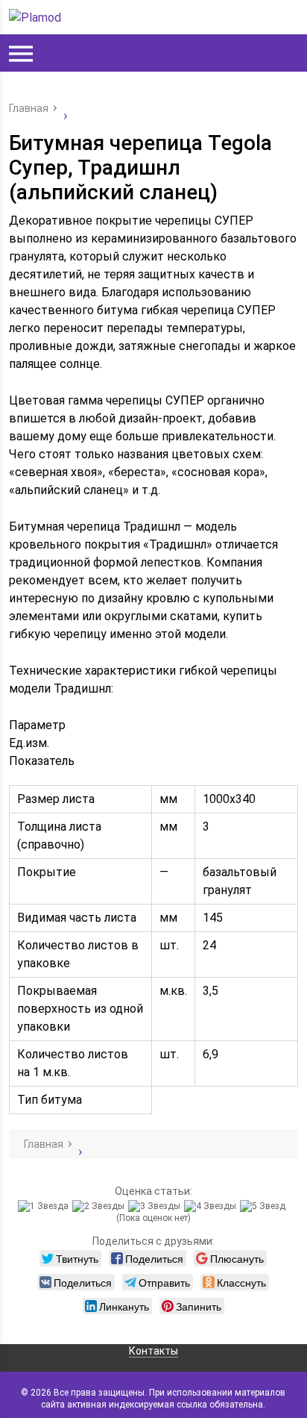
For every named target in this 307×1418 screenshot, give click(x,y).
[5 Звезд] (264, 1206)
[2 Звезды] (100, 1206)
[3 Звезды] (156, 1206)
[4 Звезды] (212, 1206)
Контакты (153, 1351)
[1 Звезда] (45, 1206)
